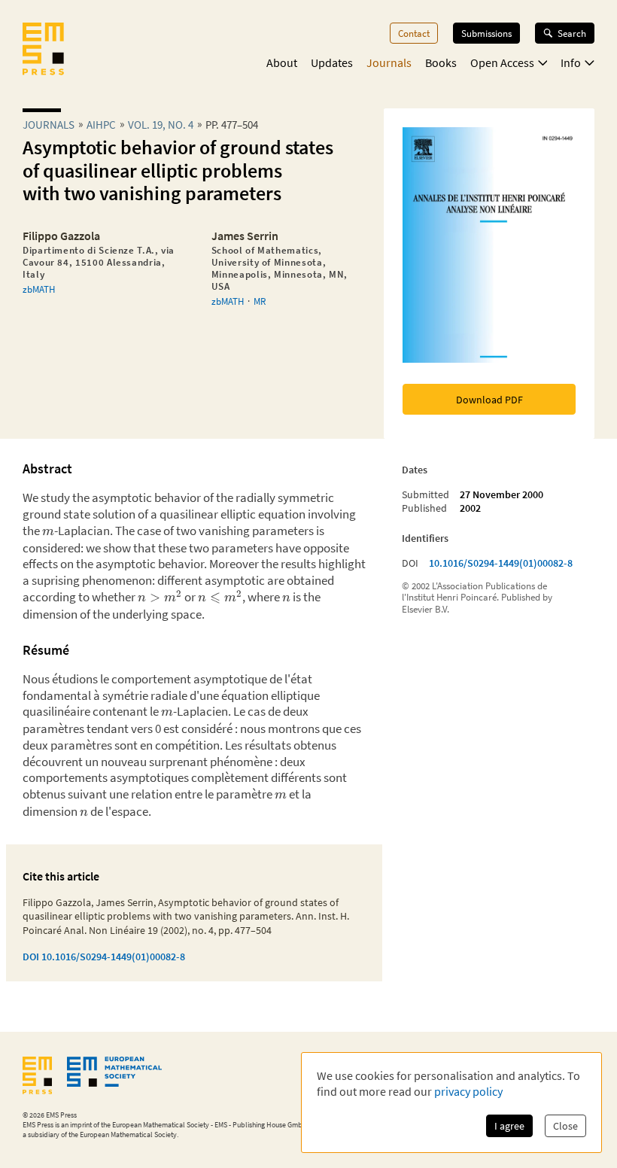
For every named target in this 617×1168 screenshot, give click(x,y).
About (281, 62)
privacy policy (468, 1091)
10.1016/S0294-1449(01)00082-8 (501, 563)
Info (571, 62)
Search (572, 33)
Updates (332, 62)
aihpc (101, 124)
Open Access (502, 62)
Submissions (486, 33)
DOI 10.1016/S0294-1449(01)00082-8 (104, 956)
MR (260, 301)
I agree (509, 1126)
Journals (389, 62)
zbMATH (39, 289)
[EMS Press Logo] (43, 50)
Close (565, 1126)
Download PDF (489, 399)
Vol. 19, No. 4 (160, 124)
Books (441, 62)
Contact (414, 33)
